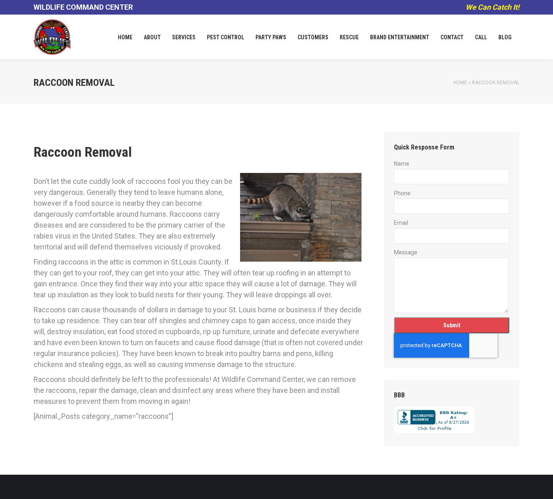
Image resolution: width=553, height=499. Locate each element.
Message (405, 252)
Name (401, 163)
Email (401, 223)
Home (460, 82)
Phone (402, 193)
